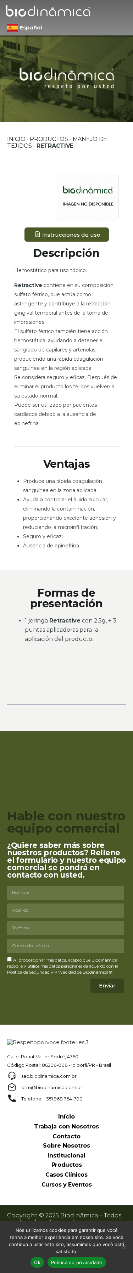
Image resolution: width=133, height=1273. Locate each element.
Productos (49, 139)
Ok (37, 1262)
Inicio (16, 139)
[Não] (124, 1247)
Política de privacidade (76, 1262)
